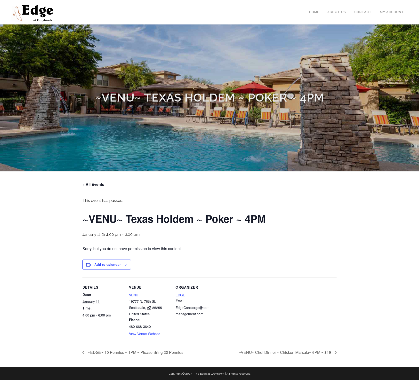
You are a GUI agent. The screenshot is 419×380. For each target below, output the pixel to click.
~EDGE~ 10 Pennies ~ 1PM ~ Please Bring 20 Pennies (135, 352)
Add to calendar (107, 264)
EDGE (180, 295)
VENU (133, 295)
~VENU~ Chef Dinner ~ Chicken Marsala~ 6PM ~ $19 (285, 352)
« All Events (93, 184)
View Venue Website (144, 333)
